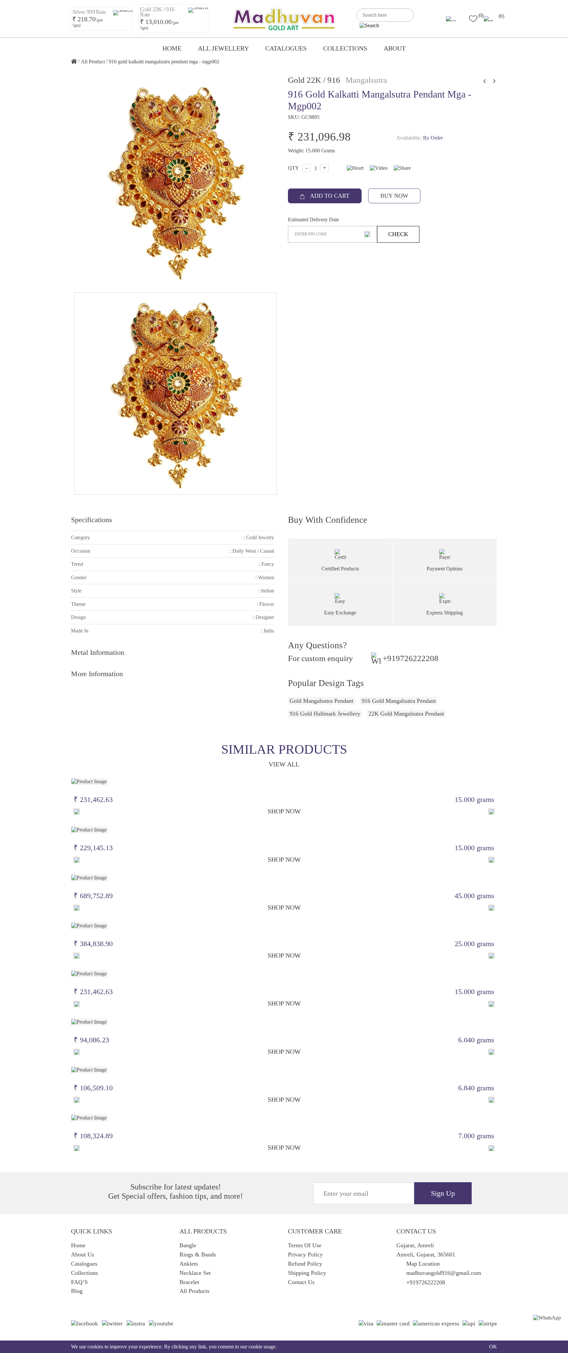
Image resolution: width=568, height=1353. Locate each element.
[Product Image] (89, 781)
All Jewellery (223, 48)
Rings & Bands (197, 1254)
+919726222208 (410, 658)
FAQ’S (79, 1282)
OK (493, 1346)
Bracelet (189, 1282)
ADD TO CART (329, 195)
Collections (345, 48)
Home (171, 48)
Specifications (91, 520)
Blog (77, 1291)
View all (284, 764)
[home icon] (74, 61)
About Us (82, 1254)
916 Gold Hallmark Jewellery (325, 713)
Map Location (423, 1263)
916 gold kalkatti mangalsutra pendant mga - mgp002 (164, 61)
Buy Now (394, 195)
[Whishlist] (77, 811)
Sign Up (443, 1193)
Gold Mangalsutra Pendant (321, 701)
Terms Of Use (304, 1245)
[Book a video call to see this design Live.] (377, 167)
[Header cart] (491, 18)
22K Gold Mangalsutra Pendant (406, 713)
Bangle (187, 1245)
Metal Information (97, 652)
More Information (97, 674)
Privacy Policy (305, 1254)
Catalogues (286, 48)
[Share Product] (491, 811)
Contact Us (301, 1282)
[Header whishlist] (473, 18)
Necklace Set (195, 1273)
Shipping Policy (307, 1273)
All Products (194, 1291)
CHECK (398, 234)
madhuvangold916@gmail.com (443, 1273)
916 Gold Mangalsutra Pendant (399, 701)
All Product (93, 61)
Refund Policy (305, 1263)
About (395, 48)
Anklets (188, 1263)
